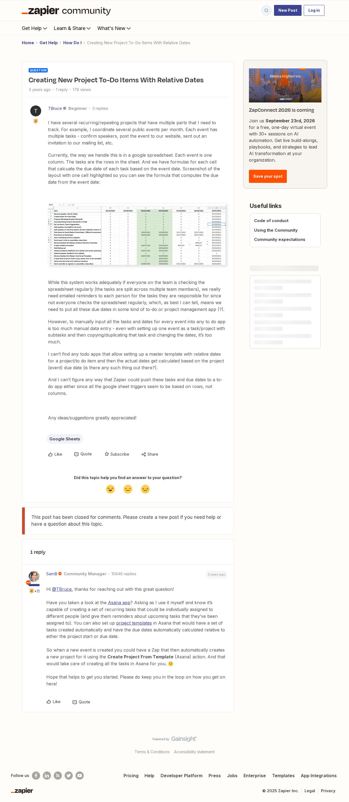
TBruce (55, 108)
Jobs (232, 775)
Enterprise (254, 775)
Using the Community (276, 230)
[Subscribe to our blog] (58, 775)
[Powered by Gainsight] (175, 740)
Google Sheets (64, 438)
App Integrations (319, 775)
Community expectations (279, 239)
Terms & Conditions (152, 751)
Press (215, 775)
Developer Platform (182, 775)
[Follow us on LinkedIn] (47, 775)
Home (28, 42)
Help (149, 775)
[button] (288, 10)
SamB (51, 573)
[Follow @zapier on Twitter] (69, 775)
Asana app (119, 602)
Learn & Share (69, 28)
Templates (283, 775)
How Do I (72, 42)
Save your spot (267, 176)
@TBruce (62, 589)
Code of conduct (271, 220)
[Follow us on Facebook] (36, 775)
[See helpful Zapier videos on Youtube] (80, 775)
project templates (134, 623)
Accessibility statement (194, 751)
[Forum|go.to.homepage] (67, 10)
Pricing (131, 775)
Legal (310, 790)
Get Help (32, 28)
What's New (111, 28)
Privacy (328, 790)
